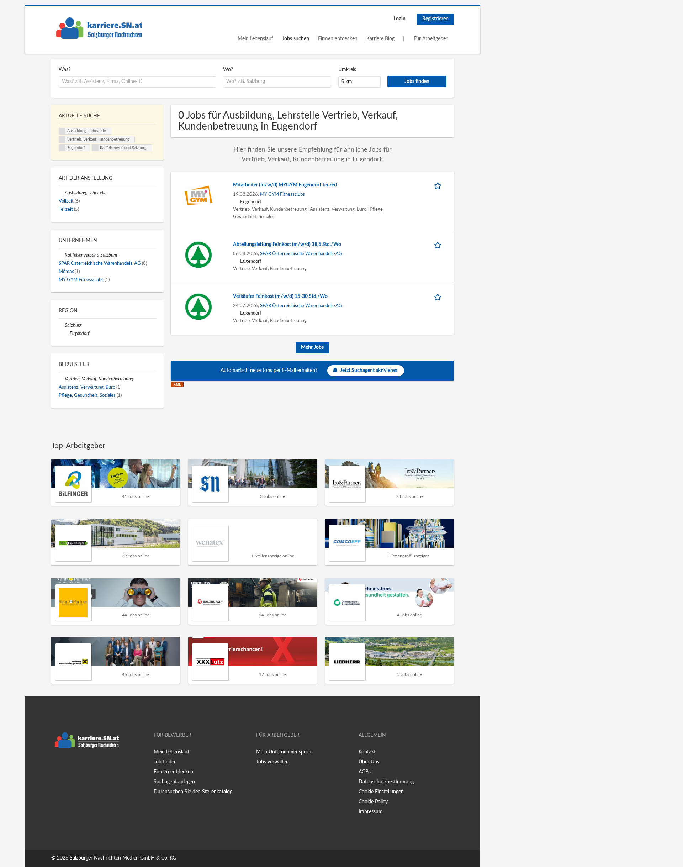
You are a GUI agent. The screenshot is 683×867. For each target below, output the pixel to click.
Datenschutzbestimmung (386, 781)
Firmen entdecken (338, 38)
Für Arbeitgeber (431, 38)
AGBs (365, 771)
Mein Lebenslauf (255, 38)
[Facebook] (56, 767)
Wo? (228, 69)
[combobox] (137, 82)
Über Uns (369, 762)
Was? (64, 69)
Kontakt (367, 752)
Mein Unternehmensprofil (284, 752)
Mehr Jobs (312, 347)
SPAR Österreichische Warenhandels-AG (301, 254)
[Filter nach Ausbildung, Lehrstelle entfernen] (62, 193)
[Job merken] (439, 185)
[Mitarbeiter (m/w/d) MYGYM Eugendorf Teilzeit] (198, 195)
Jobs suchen (295, 38)
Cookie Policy (373, 801)
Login (399, 18)
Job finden (165, 762)
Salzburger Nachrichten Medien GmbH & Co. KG (123, 858)
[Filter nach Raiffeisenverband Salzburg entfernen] (62, 255)
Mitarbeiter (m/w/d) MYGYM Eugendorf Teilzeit (285, 185)
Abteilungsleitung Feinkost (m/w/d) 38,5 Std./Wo (287, 244)
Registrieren (435, 18)
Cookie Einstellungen (381, 791)
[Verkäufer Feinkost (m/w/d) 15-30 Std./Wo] (198, 306)
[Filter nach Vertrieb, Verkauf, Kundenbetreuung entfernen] (62, 379)
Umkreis (347, 69)
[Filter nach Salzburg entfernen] (62, 325)
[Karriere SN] (99, 28)
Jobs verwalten (272, 762)
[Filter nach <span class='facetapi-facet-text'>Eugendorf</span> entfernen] (62, 148)
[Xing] (68, 767)
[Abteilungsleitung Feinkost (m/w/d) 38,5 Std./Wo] (198, 254)
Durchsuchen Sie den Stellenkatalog (193, 791)
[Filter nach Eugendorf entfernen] (67, 333)
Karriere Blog (380, 38)
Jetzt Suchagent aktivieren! (369, 370)
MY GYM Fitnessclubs (282, 194)
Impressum (371, 811)
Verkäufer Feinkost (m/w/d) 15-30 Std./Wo (280, 296)
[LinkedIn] (79, 767)
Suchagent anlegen (174, 781)
